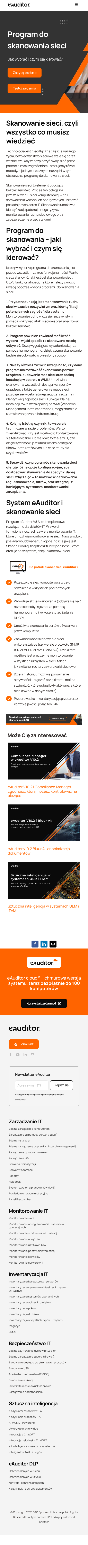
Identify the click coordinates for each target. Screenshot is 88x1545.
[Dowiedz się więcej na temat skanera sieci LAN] (44, 716)
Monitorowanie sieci (21, 1218)
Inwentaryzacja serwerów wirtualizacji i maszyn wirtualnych (38, 1289)
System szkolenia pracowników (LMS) (32, 1187)
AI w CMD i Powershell (22, 1422)
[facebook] (10, 1054)
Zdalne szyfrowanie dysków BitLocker (32, 1350)
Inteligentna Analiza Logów (25, 1452)
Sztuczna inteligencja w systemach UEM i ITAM (43, 908)
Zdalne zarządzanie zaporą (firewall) (31, 1356)
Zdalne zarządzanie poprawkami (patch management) (42, 1146)
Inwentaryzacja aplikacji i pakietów (30, 1302)
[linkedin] (25, 1054)
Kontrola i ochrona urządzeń (26, 1483)
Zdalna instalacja (19, 1140)
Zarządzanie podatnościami (26, 1392)
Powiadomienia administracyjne (28, 1193)
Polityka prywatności (61, 1517)
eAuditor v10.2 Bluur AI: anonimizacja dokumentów (39, 851)
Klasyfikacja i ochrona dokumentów (30, 1488)
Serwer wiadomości (21, 1170)
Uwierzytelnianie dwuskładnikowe (30, 1386)
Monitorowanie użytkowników (27, 1245)
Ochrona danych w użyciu (25, 1477)
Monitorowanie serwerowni (26, 1262)
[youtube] (17, 1054)
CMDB (12, 1332)
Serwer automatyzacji (22, 1164)
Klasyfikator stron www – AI (25, 1411)
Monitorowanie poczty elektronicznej (32, 1251)
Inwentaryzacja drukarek (24, 1314)
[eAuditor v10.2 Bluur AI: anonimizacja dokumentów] (44, 822)
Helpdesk (14, 1181)
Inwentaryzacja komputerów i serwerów (33, 1281)
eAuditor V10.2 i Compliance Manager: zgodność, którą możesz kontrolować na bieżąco (42, 791)
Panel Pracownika (19, 1199)
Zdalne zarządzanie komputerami (29, 1128)
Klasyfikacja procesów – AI (25, 1417)
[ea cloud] (44, 962)
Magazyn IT (16, 1326)
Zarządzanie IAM (19, 1158)
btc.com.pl (58, 1512)
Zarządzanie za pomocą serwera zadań (33, 1134)
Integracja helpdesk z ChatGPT (28, 1440)
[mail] (32, 1054)
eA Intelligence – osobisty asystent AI (32, 1446)
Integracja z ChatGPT (22, 1434)
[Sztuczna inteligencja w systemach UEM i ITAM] (44, 880)
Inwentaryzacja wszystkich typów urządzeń (36, 1320)
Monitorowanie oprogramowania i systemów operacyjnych (36, 1225)
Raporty (14, 1176)
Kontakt (44, 1522)
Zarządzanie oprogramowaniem (28, 1152)
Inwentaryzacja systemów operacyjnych (34, 1296)
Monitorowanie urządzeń (24, 1239)
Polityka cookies (36, 1517)
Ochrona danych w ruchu (24, 1471)
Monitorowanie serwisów (24, 1257)
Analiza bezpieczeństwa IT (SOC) (29, 1374)
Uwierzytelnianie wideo (23, 1428)
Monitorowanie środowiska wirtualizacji (33, 1233)
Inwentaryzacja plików (22, 1308)
